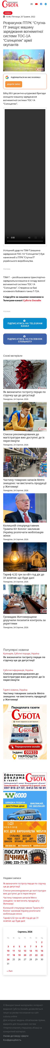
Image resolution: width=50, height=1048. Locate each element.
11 (14, 950)
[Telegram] (46, 4)
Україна (35, 653)
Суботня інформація (13, 670)
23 (42, 955)
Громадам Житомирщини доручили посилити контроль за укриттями (24, 620)
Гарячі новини (10, 689)
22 (36, 955)
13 (25, 950)
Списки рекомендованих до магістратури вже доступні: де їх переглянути (23, 437)
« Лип (10, 971)
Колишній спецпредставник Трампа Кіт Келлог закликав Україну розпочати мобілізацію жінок (23, 530)
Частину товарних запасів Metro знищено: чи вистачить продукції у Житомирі (24, 483)
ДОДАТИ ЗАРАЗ (13, 84)
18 (14, 955)
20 (25, 955)
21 (30, 955)
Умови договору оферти (15, 1035)
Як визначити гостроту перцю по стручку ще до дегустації (24, 393)
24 (8, 959)
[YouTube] (36, 4)
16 (42, 950)
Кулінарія (8, 653)
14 (30, 950)
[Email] (31, 4)
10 (8, 950)
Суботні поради (22, 653)
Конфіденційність (12, 1039)
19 (19, 955)
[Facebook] (41, 4)
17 (8, 955)
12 (19, 950)
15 (36, 950)
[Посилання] (10, 4)
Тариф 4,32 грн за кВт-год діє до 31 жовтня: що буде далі (23, 576)
